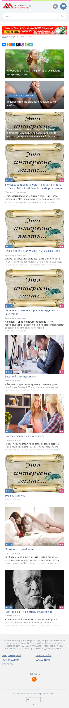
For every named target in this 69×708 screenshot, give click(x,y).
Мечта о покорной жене (19, 549)
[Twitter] (18, 44)
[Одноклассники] (9, 44)
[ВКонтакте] (4, 44)
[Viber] (22, 44)
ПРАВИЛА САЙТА (44, 655)
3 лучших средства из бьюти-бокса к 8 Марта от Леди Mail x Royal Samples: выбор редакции (34, 186)
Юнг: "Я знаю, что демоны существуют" (29, 612)
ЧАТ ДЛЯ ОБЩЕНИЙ (11, 655)
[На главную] (16, 6)
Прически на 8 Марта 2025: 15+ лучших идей (32, 251)
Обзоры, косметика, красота (15, 192)
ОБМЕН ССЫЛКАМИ (11, 660)
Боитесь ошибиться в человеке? (24, 436)
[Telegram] (31, 44)
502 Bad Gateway (15, 495)
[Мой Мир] (13, 44)
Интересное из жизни (13, 380)
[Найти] (62, 16)
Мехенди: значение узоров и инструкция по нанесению (32, 312)
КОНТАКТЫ (7, 664)
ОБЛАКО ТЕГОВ (43, 660)
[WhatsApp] (27, 44)
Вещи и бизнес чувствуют (20, 376)
